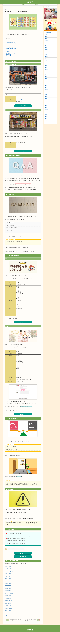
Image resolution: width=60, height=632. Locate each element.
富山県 (47, 65)
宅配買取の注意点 (9, 54)
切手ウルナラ (30, 2)
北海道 (47, 34)
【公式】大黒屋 (23, 105)
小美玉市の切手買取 (8, 598)
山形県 (47, 43)
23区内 (46, 58)
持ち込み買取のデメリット (10, 47)
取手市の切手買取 (8, 575)
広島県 (47, 98)
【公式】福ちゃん (23, 414)
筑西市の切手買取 (8, 576)
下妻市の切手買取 (8, 603)
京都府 (47, 83)
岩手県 (47, 38)
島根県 (47, 94)
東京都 (47, 56)
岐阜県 (47, 74)
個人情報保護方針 (31, 626)
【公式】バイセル (23, 322)
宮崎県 (47, 118)
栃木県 (47, 49)
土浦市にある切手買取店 (9, 40)
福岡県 (47, 109)
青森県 (47, 36)
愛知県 (47, 78)
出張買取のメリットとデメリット (11, 53)
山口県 (47, 100)
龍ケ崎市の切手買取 (8, 581)
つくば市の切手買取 (8, 568)
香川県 (47, 103)
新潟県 (47, 63)
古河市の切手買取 (8, 573)
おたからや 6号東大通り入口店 (11, 43)
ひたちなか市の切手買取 (9, 571)
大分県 (47, 116)
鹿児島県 (47, 120)
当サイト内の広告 (37, 626)
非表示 (10, 38)
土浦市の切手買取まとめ (9, 55)
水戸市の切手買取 (8, 566)
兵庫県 (47, 87)
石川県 (47, 67)
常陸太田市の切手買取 (8, 600)
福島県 (47, 45)
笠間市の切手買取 (8, 583)
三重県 (47, 80)
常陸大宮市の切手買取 (8, 608)
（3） (22, 99)
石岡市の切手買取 (8, 585)
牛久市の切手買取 (8, 580)
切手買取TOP (23, 4)
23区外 (46, 60)
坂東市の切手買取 (8, 595)
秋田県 (47, 40)
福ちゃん (8, 51)
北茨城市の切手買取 (8, 605)
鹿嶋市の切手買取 (8, 588)
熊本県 (47, 114)
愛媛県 (47, 105)
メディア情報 (27, 626)
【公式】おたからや (23, 151)
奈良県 (47, 89)
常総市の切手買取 (8, 590)
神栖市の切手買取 (8, 578)
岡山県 (47, 96)
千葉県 (47, 54)
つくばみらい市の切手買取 (9, 593)
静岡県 (47, 76)
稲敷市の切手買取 (8, 610)
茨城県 (6, 615)
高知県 (47, 107)
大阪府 (47, 85)
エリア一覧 (36, 4)
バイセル (19, 535)
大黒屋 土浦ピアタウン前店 (11, 42)
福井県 (47, 69)
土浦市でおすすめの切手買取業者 (11, 48)
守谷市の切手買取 (8, 586)
